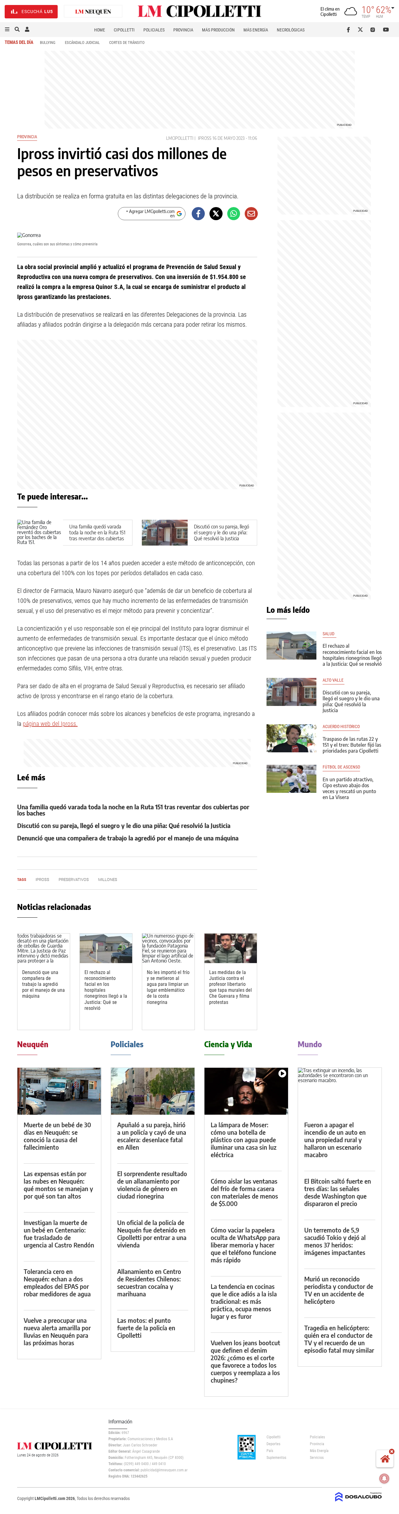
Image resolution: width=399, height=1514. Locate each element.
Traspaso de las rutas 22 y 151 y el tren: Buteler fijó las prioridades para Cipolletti (352, 745)
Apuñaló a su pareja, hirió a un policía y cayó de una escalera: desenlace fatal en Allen (151, 1136)
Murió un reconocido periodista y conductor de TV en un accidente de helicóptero (338, 1290)
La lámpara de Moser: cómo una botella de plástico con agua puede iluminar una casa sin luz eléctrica (243, 1139)
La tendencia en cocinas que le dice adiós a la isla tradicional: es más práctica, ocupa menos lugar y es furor (244, 1301)
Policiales (154, 30)
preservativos (74, 879)
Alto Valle (333, 680)
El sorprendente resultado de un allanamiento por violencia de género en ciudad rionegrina (152, 1185)
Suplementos (276, 1458)
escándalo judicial (82, 42)
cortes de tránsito (127, 42)
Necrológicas (291, 30)
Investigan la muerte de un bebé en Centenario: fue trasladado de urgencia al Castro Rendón (59, 1233)
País (270, 1451)
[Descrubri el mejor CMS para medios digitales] (358, 1502)
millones (107, 879)
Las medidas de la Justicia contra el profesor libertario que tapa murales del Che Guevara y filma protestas (230, 987)
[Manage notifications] (384, 1478)
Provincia (183, 30)
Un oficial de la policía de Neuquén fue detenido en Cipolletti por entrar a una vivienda (151, 1233)
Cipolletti (124, 30)
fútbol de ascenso (341, 767)
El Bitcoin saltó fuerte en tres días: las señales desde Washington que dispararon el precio (337, 1192)
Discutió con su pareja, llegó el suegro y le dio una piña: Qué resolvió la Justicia (221, 532)
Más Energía (255, 30)
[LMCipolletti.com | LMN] (93, 11)
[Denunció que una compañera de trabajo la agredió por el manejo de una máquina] (43, 948)
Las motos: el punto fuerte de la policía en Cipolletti (146, 1327)
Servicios (317, 1458)
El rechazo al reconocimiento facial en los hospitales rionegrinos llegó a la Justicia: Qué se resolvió (352, 655)
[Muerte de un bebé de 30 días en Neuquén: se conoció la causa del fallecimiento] (59, 1091)
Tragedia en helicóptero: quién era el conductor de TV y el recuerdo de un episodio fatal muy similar (339, 1339)
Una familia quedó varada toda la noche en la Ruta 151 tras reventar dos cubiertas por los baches (97, 535)
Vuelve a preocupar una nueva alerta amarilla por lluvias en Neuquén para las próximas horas (57, 1331)
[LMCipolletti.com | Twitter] (362, 29)
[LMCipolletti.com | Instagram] (374, 29)
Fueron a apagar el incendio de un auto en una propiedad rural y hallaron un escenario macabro (335, 1139)
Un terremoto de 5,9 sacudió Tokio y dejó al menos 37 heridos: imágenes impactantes (335, 1241)
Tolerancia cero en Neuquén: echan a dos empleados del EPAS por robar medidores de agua (57, 1282)
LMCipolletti (179, 138)
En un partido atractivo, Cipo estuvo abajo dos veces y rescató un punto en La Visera (349, 788)
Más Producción (218, 30)
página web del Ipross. (50, 723)
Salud (329, 634)
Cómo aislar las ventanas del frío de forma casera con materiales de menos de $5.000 (244, 1192)
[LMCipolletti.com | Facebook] (349, 29)
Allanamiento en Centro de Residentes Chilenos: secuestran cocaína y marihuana (149, 1282)
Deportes (273, 1444)
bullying (47, 42)
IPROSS (204, 138)
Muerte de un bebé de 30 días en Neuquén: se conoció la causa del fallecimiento (57, 1136)
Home (99, 30)
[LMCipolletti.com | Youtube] (386, 29)
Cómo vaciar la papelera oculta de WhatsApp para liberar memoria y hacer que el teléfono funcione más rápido (245, 1245)
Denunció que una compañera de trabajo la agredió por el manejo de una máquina (127, 838)
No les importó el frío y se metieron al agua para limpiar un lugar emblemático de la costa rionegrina (168, 987)
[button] (7, 30)
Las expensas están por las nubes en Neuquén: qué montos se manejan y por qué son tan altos (58, 1185)
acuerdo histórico (341, 726)
